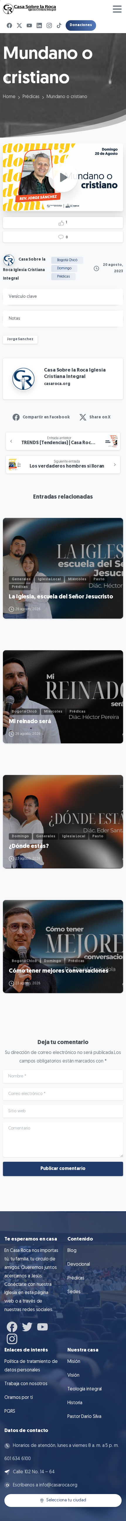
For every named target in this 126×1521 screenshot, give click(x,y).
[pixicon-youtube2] (42, 1326)
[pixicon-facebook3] (12, 1326)
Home (9, 97)
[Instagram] (49, 25)
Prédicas (31, 97)
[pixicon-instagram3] (12, 1338)
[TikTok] (59, 25)
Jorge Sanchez (20, 339)
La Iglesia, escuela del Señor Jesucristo (61, 597)
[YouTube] (29, 25)
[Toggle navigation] (117, 9)
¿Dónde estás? (29, 846)
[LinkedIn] (39, 25)
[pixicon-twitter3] (27, 1326)
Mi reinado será (30, 722)
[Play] (63, 177)
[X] (19, 25)
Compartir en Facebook (46, 417)
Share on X (99, 417)
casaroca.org (57, 384)
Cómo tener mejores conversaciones (58, 971)
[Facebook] (9, 25)
